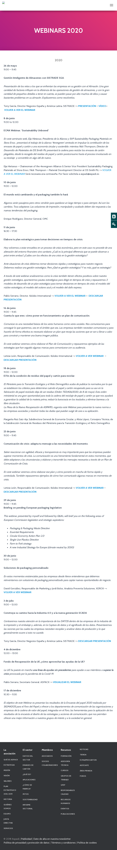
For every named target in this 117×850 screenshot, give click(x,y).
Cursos (64, 770)
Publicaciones (68, 814)
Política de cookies (87, 842)
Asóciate (84, 765)
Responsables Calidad (68, 792)
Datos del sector (28, 758)
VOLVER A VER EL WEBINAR (19, 109)
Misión (7, 770)
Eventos (65, 808)
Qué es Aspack (11, 759)
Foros (83, 776)
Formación (66, 756)
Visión (7, 775)
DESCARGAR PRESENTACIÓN (20, 359)
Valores (8, 781)
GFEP (63, 785)
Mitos (26, 794)
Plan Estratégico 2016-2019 (10, 790)
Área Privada (86, 771)
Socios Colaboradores (50, 763)
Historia (8, 799)
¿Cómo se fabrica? (27, 787)
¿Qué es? (27, 774)
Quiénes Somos (8, 806)
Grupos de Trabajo (66, 778)
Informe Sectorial (28, 807)
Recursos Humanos (66, 801)
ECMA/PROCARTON (88, 760)
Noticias (84, 749)
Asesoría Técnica (65, 763)
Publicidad (26, 838)
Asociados (47, 756)
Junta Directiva (8, 821)
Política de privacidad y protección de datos (26, 842)
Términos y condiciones (63, 842)
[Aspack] (3, 3)
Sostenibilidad (30, 799)
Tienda (83, 754)
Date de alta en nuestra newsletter (52, 838)
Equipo (7, 814)
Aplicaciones (29, 779)
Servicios (8, 828)
